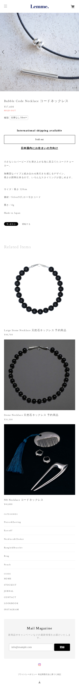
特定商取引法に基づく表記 (49, 674)
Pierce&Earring (12, 522)
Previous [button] (3, 52)
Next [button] (75, 52)
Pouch (7, 564)
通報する (26, 224)
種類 (6, 117)
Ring (6, 556)
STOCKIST (10, 585)
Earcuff (8, 530)
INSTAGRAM (11, 609)
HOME (8, 579)
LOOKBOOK (11, 603)
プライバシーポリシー (27, 674)
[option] (39, 52)
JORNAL (9, 591)
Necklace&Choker (14, 539)
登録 (62, 647)
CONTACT (10, 597)
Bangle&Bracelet (13, 547)
